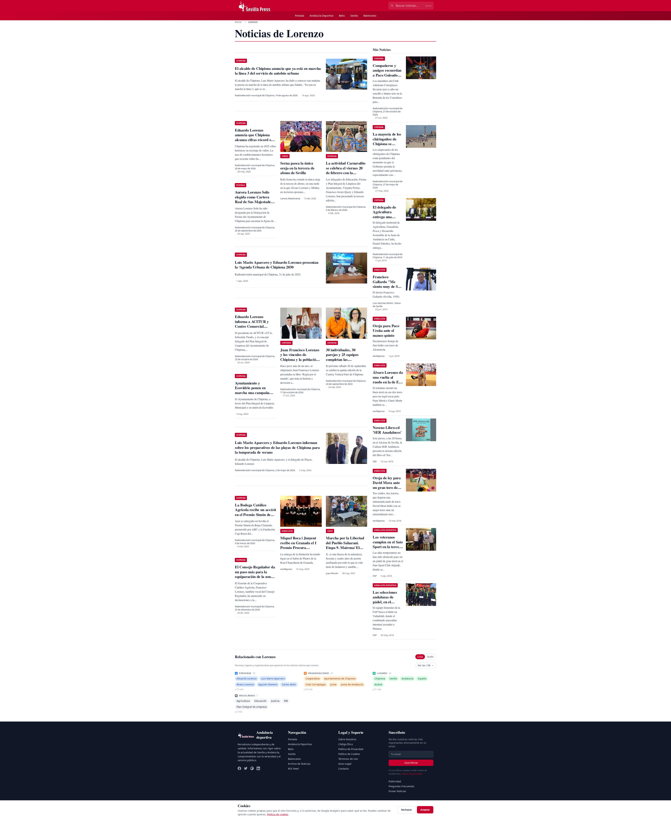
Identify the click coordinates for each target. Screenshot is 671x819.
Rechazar (406, 809)
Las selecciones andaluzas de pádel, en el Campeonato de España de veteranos (385, 604)
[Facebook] (239, 768)
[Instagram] (252, 768)
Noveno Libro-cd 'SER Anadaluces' (387, 430)
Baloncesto (369, 15)
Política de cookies (277, 814)
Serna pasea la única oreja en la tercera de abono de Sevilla (297, 168)
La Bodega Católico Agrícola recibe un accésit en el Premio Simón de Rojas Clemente (255, 512)
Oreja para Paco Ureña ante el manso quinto (386, 330)
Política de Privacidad (350, 749)
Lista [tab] (420, 656)
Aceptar (425, 809)
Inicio (238, 22)
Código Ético (345, 744)
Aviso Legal (344, 763)
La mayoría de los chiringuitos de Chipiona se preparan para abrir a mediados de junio (387, 146)
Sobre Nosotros (347, 739)
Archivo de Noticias (299, 763)
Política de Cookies (349, 754)
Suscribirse (411, 762)
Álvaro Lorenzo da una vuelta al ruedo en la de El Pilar (388, 379)
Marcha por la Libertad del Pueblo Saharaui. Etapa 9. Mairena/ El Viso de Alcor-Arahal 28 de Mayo (345, 547)
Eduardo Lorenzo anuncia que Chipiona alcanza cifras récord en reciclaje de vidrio (254, 137)
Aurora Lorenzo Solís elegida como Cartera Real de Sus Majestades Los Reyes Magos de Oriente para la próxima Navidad (254, 204)
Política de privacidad (411, 773)
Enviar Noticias (397, 791)
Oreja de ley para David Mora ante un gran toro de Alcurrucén (387, 485)
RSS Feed (293, 768)
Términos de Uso (348, 758)
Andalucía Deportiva (321, 15)
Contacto (343, 768)
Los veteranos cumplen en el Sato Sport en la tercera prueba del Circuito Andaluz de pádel (388, 549)
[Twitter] (245, 768)
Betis (342, 15)
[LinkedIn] (258, 768)
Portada (299, 15)
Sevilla (354, 15)
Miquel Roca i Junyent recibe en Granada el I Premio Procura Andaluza (298, 545)
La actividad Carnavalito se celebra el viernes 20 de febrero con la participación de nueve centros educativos (345, 172)
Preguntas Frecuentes (401, 786)
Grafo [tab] (430, 656)
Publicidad (395, 781)
